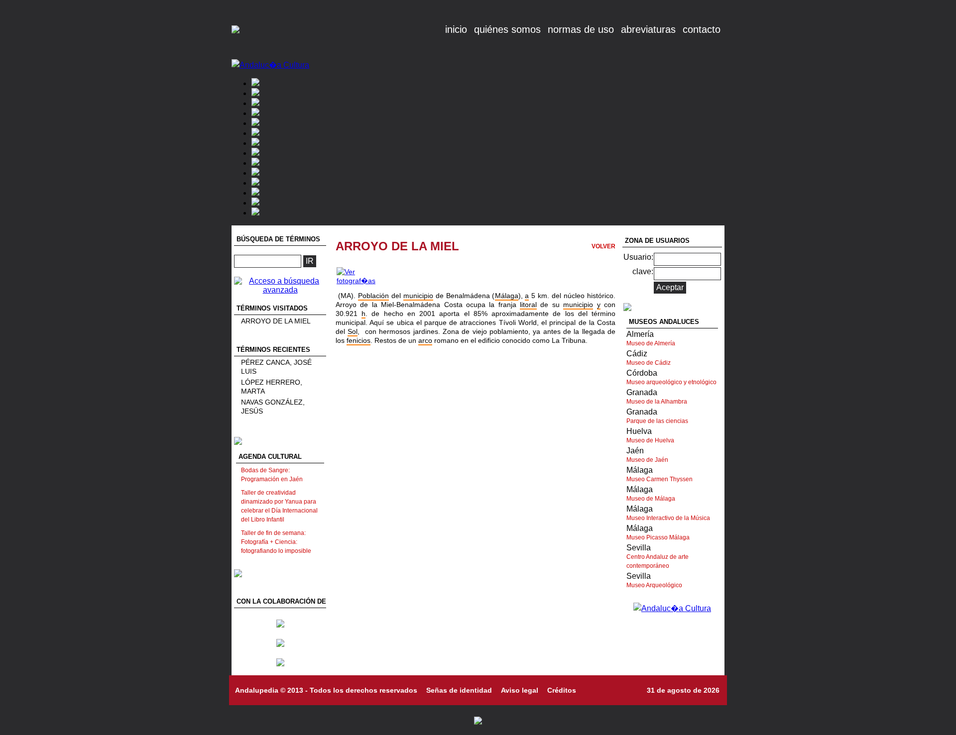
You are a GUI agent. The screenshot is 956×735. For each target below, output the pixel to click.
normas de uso (581, 29)
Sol (353, 331)
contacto (701, 29)
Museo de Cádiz (648, 362)
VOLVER (603, 246)
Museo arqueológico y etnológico (671, 382)
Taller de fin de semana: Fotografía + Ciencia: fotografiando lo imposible (276, 541)
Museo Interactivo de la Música (668, 518)
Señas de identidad (459, 690)
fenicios (358, 340)
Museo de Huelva (650, 440)
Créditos (561, 690)
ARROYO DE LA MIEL (276, 321)
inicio (456, 29)
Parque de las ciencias (657, 421)
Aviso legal (519, 690)
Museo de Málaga (650, 498)
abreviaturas (648, 29)
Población (373, 296)
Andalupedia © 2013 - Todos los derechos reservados (326, 690)
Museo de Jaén (647, 459)
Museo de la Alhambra (656, 401)
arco (425, 340)
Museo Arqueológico (654, 585)
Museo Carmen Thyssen (659, 479)
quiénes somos (507, 29)
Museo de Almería (650, 343)
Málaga (506, 296)
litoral (528, 305)
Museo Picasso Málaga (658, 537)
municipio (418, 296)
